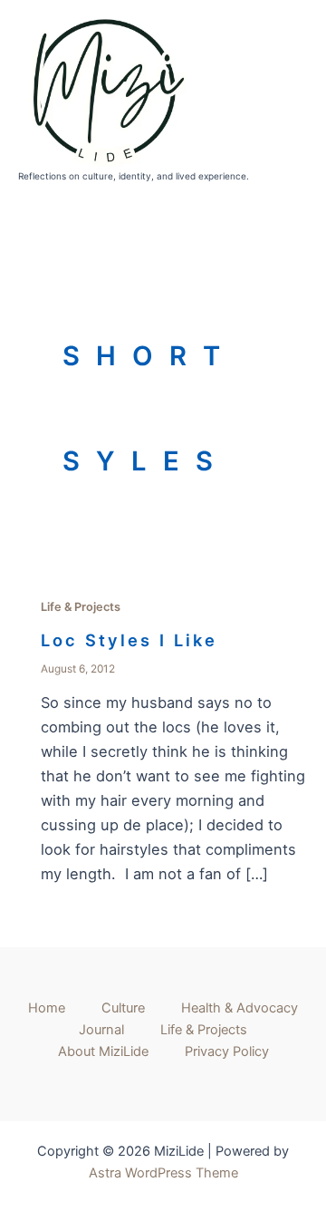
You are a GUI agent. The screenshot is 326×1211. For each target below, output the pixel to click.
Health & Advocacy (239, 1008)
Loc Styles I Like (129, 640)
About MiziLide (103, 1051)
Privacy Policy (227, 1051)
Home (46, 1008)
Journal (101, 1030)
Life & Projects (80, 607)
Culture (123, 1008)
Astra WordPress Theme (163, 1173)
